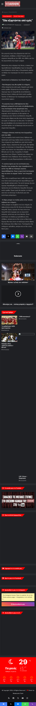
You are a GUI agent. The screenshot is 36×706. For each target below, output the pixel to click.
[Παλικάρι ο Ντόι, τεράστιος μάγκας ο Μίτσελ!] (9, 337)
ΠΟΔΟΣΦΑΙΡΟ (13, 12)
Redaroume (18, 25)
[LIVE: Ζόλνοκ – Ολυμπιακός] (27, 404)
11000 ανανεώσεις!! (24, 316)
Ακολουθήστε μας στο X (12, 613)
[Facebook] (4, 236)
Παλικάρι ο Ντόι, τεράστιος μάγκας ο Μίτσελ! (7, 345)
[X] (8, 236)
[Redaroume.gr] (12, 4)
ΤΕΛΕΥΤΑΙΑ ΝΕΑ (19, 16)
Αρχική (5, 12)
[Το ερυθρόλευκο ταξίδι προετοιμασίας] (9, 320)
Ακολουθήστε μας (18, 604)
